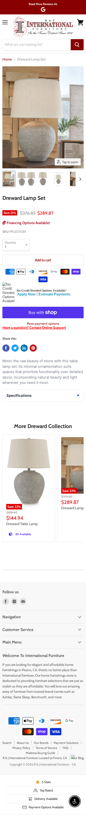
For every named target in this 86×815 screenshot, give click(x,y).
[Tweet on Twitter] (15, 348)
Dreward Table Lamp (22, 524)
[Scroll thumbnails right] (79, 179)
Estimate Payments (54, 294)
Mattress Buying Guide (40, 753)
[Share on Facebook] (6, 348)
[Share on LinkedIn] (24, 348)
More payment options (43, 323)
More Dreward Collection (43, 426)
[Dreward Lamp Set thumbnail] (9, 179)
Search (6, 743)
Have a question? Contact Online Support (34, 327)
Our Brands (41, 743)
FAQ (65, 748)
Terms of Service (46, 748)
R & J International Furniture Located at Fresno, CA (35, 758)
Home (7, 59)
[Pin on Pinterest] (33, 348)
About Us (23, 743)
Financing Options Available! (28, 223)
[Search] (77, 44)
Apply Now (26, 294)
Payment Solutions (66, 743)
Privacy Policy (21, 748)
